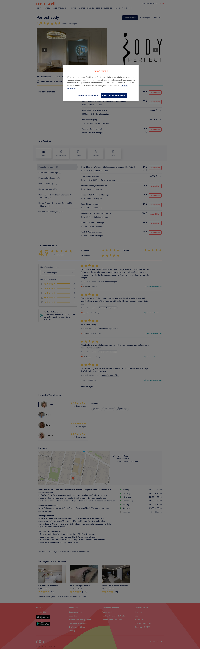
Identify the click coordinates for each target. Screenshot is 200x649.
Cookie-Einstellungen (87, 95)
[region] (101, 83)
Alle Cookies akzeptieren (114, 95)
